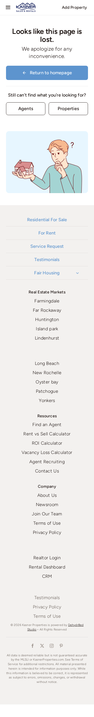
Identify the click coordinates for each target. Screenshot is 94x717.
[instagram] (51, 645)
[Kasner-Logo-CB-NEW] (26, 4)
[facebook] (32, 645)
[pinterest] (61, 645)
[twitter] (42, 645)
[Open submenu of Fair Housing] (77, 272)
